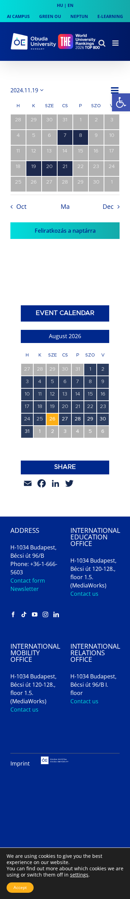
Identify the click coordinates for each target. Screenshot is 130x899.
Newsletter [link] (24, 589)
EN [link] (70, 5)
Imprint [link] (20, 763)
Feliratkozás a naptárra (65, 230)
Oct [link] (21, 206)
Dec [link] (108, 206)
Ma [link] (65, 206)
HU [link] (60, 5)
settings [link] (79, 874)
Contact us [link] (84, 593)
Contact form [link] (27, 580)
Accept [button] (20, 887)
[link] (121, 102)
